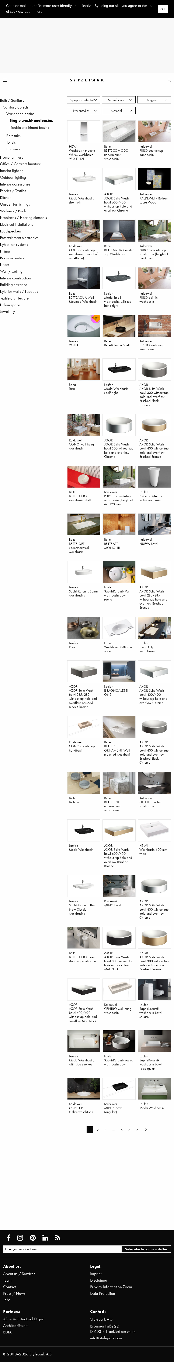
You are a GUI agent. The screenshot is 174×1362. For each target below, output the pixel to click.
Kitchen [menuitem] (5, 197)
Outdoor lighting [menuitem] (13, 177)
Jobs (6, 1299)
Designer (152, 100)
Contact (9, 1286)
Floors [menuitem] (5, 265)
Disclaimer (98, 1280)
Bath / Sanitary (12, 100)
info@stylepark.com (106, 1338)
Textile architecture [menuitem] (14, 298)
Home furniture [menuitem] (11, 157)
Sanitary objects (15, 107)
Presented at (82, 111)
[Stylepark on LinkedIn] (45, 1238)
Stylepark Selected (82, 100)
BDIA (7, 1332)
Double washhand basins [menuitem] (29, 127)
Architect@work (15, 1325)
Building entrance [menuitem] (13, 285)
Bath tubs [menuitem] (13, 136)
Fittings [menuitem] (5, 251)
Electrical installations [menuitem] (16, 224)
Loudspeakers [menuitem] (11, 231)
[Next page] (146, 1130)
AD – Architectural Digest (23, 1319)
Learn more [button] (33, 11)
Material (117, 111)
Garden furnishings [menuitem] (15, 204)
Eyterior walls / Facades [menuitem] (19, 291)
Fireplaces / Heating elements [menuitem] (23, 218)
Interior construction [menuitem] (15, 278)
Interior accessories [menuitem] (15, 184)
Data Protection (102, 1293)
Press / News (14, 1293)
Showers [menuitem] (13, 149)
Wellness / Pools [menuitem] (13, 211)
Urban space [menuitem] (10, 305)
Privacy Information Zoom (111, 1286)
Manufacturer (117, 100)
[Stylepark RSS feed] (58, 1238)
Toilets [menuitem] (11, 142)
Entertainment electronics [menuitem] (19, 238)
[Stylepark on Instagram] (20, 1238)
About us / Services (19, 1273)
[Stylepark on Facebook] (8, 1238)
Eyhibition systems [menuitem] (14, 244)
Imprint (95, 1273)
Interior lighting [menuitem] (12, 171)
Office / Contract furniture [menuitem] (20, 164)
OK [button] (162, 9)
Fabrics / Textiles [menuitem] (13, 191)
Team (7, 1280)
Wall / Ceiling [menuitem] (11, 271)
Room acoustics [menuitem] (12, 258)
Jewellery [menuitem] (7, 311)
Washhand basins (20, 114)
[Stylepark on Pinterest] (33, 1238)
